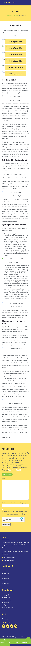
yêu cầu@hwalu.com (9, 557)
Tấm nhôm (6, 571)
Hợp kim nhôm (7, 600)
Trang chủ (9, 15)
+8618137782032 (14, 470)
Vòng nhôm (6, 581)
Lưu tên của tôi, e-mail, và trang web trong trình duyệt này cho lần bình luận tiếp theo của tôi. (14, 513)
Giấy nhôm (6, 578)
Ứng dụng (6, 602)
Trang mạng (23, 503)
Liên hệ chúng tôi (7, 474)
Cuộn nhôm (6, 573)
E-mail (13, 503)
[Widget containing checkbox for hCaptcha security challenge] (13, 519)
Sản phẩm (16, 15)
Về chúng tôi (7, 597)
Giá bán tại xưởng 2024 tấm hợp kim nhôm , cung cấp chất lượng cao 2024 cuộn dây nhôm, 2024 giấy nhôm (15, 73)
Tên (3, 503)
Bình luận (4, 479)
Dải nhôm (6, 576)
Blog (5, 605)
